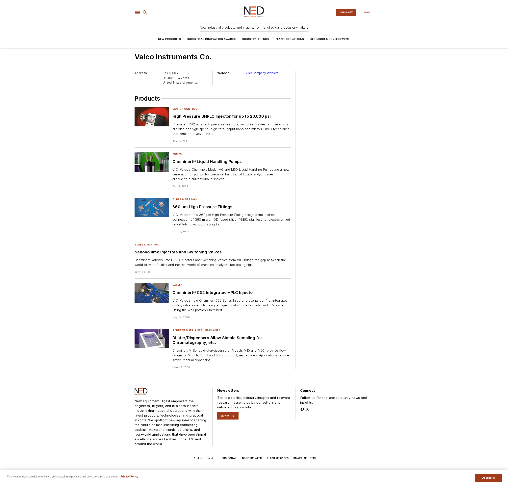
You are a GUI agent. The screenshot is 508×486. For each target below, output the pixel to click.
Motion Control (184, 108)
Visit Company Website (261, 73)
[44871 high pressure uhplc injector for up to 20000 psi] (152, 116)
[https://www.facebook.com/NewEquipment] (302, 409)
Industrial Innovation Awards (211, 39)
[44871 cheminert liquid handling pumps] (152, 162)
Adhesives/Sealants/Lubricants (196, 330)
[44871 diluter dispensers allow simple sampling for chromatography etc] (152, 338)
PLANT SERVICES (278, 458)
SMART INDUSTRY (305, 458)
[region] (254, 478)
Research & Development (330, 39)
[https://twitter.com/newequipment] (308, 409)
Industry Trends (255, 39)
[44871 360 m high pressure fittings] (152, 207)
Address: (141, 73)
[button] (137, 12)
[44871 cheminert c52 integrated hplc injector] (152, 293)
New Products (169, 39)
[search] (145, 12)
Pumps (177, 154)
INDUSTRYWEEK (251, 458)
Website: (223, 73)
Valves (177, 285)
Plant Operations (289, 39)
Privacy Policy (129, 476)
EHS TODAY (229, 458)
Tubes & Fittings (184, 199)
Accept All (488, 477)
